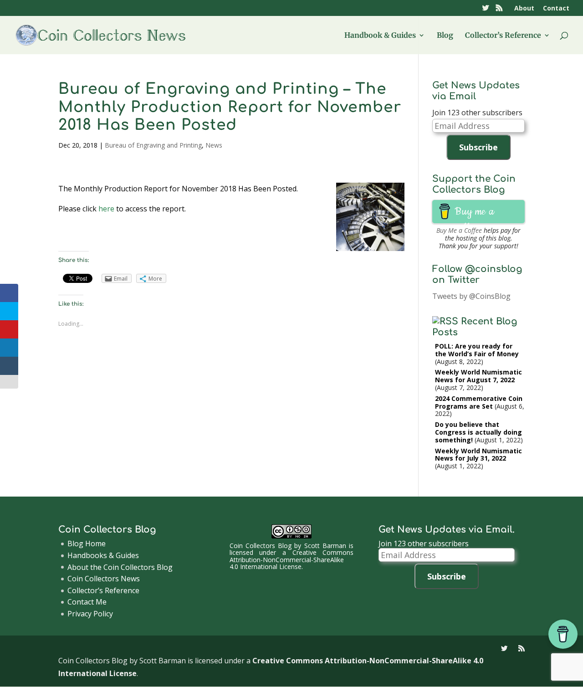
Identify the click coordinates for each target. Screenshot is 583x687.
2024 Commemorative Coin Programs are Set (478, 402)
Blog (445, 36)
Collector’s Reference (503, 36)
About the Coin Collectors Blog (120, 567)
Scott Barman (325, 545)
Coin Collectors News (103, 579)
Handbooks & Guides (103, 555)
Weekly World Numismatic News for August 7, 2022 (478, 376)
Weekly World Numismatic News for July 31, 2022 (478, 454)
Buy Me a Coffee (459, 230)
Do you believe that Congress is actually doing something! (478, 432)
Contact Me (87, 602)
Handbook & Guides (380, 36)
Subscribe (478, 147)
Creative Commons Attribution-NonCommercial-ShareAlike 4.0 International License (292, 559)
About (524, 8)
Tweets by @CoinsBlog (471, 296)
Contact (556, 8)
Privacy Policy (90, 614)
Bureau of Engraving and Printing (153, 145)
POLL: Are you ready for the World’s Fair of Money (477, 350)
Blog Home (86, 543)
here (106, 209)
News (213, 145)
